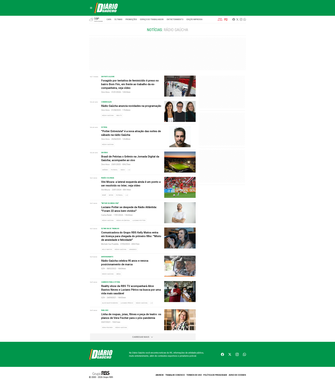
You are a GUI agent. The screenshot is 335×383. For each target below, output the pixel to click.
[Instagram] (241, 19)
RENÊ (104, 195)
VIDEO (123, 170)
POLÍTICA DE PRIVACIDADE (215, 375)
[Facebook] (233, 19)
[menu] (91, 7)
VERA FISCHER (107, 327)
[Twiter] (237, 19)
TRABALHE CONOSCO (175, 375)
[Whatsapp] (244, 19)
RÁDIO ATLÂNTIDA (123, 220)
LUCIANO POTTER (139, 220)
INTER (111, 195)
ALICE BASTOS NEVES (110, 303)
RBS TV (119, 115)
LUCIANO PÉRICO (127, 303)
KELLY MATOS (107, 249)
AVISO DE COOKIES (237, 375)
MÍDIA (118, 274)
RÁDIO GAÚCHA (108, 115)
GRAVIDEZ (133, 249)
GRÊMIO (105, 170)
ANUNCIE (160, 375)
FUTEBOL (114, 170)
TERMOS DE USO (194, 375)
